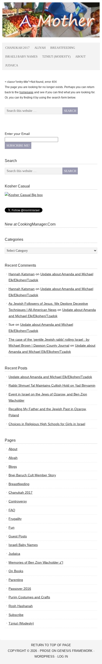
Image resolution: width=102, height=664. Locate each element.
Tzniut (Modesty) (56, 56)
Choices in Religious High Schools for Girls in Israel (47, 424)
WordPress (44, 656)
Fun (11, 527)
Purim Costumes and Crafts (29, 597)
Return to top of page (51, 645)
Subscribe (16, 615)
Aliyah (40, 47)
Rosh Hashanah (21, 606)
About (80, 56)
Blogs (13, 466)
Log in (62, 656)
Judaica (11, 65)
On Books (16, 571)
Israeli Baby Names (21, 56)
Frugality (15, 519)
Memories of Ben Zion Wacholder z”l (36, 562)
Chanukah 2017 (17, 47)
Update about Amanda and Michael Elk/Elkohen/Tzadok (50, 377)
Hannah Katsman (22, 274)
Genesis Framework (75, 651)
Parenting (16, 580)
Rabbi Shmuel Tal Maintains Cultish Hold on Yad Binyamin (52, 385)
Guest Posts (18, 536)
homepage (26, 92)
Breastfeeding (62, 47)
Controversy (18, 501)
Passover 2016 (20, 588)
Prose (45, 651)
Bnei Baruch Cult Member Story (32, 475)
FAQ (12, 510)
